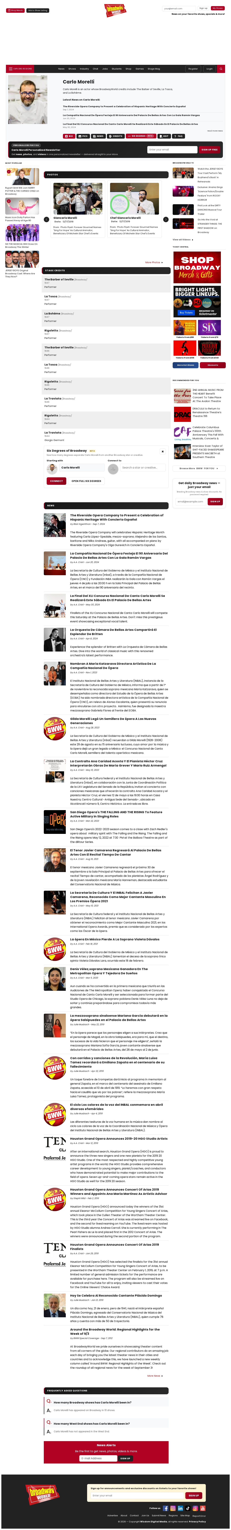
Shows (72, 68)
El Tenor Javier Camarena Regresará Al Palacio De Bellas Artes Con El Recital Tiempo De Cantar (115, 852)
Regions (173, 1515)
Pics (84, 136)
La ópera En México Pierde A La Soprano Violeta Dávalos (114, 939)
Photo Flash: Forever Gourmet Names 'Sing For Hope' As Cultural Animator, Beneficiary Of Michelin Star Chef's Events (77, 230)
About (124, 1515)
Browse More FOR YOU (197, 468)
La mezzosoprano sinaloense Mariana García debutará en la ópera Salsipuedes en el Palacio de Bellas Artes (119, 1017)
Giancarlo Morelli (65, 219)
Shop (129, 68)
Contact (134, 1515)
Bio (71, 136)
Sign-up (203, 8)
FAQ (180, 136)
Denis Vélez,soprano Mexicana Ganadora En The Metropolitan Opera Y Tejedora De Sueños (109, 971)
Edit (165, 136)
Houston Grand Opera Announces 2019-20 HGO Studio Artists (119, 1138)
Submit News (159, 1515)
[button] (221, 69)
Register (193, 68)
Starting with (55, 460)
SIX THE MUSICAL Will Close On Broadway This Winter (21, 237)
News (61, 68)
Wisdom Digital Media (153, 1521)
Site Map (185, 1515)
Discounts (213, 365)
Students (117, 68)
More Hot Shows (185, 365)
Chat (95, 68)
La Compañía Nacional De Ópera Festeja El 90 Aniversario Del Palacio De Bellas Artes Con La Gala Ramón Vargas (131, 115)
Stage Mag (154, 68)
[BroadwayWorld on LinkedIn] (180, 1508)
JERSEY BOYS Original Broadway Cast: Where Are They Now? (20, 265)
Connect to (114, 460)
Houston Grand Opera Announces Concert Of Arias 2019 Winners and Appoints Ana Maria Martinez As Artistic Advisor (118, 1191)
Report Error (199, 1516)
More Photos (152, 262)
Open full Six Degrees (86, 481)
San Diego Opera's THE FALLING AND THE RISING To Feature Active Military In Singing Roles (116, 814)
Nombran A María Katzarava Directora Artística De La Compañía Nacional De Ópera (113, 666)
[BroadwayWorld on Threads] (195, 1508)
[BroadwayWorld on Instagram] (173, 1508)
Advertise (112, 1515)
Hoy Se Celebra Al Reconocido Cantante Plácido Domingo (116, 1295)
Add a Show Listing (37, 10)
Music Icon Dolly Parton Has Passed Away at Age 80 (20, 211)
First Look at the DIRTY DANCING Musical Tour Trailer (210, 210)
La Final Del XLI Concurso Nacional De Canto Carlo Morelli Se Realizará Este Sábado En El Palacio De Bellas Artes (130, 124)
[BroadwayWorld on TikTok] (188, 1508)
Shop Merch (17, 10)
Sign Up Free (209, 149)
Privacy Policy (197, 1521)
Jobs (105, 68)
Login (210, 68)
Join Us (145, 1515)
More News (153, 1376)
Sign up (215, 501)
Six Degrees (142, 136)
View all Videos (182, 239)
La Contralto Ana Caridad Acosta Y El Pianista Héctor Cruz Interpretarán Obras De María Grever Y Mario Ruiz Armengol (118, 763)
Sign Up (125, 1458)
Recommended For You (186, 380)
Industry (84, 68)
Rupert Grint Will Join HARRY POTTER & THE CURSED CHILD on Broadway (22, 183)
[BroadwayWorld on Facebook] (166, 1508)
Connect (56, 481)
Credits (117, 136)
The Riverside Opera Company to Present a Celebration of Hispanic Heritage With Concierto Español (124, 106)
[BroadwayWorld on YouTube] (203, 1508)
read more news (215, 130)
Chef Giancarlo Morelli (125, 219)
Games (140, 68)
